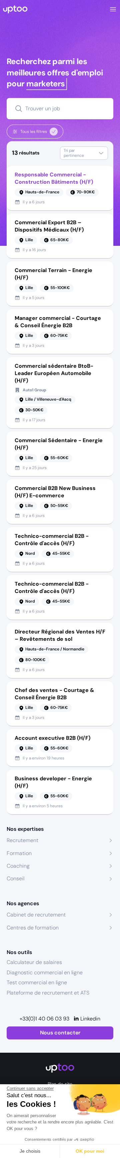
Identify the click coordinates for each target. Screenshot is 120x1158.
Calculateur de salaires (34, 962)
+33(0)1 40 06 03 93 (44, 1018)
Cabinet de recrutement (36, 914)
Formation (19, 853)
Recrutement (22, 840)
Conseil (15, 878)
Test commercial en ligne (37, 982)
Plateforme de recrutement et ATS (48, 992)
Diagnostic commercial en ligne (45, 972)
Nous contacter (60, 1032)
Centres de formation (33, 927)
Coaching (18, 865)
